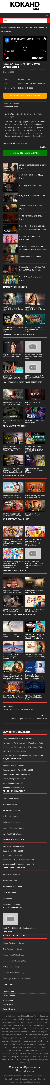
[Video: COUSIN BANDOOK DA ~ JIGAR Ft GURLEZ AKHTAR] (13, 510)
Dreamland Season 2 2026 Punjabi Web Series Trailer (34, 329)
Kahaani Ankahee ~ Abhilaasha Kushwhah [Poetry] (34, 470)
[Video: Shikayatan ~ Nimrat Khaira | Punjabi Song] (13, 630)
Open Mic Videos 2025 (14, 426)
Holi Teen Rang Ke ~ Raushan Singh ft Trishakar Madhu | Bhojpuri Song (33, 542)
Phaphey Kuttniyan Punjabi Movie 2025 (18, 770)
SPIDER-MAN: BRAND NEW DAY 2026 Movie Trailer (13, 403)
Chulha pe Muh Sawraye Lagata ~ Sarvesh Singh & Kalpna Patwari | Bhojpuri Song (13, 542)
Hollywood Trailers (15, 27)
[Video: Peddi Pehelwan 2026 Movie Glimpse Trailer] (13, 605)
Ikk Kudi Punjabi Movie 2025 (13, 787)
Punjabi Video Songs (11, 798)
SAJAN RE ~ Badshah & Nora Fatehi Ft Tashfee (12, 591)
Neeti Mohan (8, 1000)
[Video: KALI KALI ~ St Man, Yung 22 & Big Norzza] (35, 605)
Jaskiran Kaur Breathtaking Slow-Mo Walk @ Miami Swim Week (13, 377)
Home (3, 27)
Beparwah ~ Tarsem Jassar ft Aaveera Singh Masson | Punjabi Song (34, 677)
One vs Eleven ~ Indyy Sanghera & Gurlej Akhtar (13, 696)
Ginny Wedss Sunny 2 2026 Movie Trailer (18, 739)
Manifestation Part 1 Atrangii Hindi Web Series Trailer (35, 309)
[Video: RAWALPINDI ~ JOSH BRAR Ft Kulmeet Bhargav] (35, 491)
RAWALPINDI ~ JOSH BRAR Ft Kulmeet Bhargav (35, 496)
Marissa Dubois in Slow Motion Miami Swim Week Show (35, 377)
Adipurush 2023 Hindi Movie (13, 846)
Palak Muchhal (8, 991)
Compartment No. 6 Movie (30, 256)
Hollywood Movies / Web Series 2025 (22, 382)
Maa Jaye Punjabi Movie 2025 (14, 779)
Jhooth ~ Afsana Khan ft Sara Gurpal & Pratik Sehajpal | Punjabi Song (12, 677)
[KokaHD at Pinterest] (32, 1067)
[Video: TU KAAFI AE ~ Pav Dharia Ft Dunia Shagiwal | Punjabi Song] (13, 651)
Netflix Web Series (11, 103)
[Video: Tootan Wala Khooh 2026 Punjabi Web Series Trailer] (13, 323)
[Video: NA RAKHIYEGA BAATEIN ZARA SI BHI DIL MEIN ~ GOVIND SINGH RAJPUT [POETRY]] (35, 442)
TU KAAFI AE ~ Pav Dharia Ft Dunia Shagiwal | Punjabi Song (13, 657)
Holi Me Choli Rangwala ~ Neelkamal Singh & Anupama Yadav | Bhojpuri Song (13, 564)
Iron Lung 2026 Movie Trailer (31, 185)
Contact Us (44, 1016)
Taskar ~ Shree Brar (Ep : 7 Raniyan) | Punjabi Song (35, 656)
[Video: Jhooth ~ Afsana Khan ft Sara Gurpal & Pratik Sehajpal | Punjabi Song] (13, 671)
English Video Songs (10, 816)
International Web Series (12, 887)
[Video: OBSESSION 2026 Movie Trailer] (13, 417)
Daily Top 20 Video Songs (12, 834)
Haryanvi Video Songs (11, 810)
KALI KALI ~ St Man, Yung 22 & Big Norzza (34, 610)
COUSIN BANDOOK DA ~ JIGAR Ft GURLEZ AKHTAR (12, 515)
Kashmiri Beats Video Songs (13, 973)
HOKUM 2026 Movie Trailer (32, 403)
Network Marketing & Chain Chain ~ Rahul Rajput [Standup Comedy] (13, 470)
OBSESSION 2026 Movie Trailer (12, 422)
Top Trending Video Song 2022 (14, 961)
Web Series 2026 (11, 106)
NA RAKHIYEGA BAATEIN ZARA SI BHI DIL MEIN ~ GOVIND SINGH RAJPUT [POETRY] (34, 449)
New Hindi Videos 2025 (14, 570)
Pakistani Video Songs (11, 904)
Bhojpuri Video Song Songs (13, 828)
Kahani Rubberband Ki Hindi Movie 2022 (18, 860)
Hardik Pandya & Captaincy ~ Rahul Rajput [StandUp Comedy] (13, 448)
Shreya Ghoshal (9, 995)
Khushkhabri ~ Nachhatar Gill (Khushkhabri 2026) (13, 496)
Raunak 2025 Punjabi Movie (13, 765)
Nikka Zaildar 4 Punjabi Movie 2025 (16, 774)
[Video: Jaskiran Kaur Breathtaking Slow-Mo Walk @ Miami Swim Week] (13, 371)
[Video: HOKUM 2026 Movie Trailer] (35, 398)
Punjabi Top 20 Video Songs (13, 955)
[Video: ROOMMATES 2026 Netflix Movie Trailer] (35, 417)
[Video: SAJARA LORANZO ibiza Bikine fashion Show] (13, 351)
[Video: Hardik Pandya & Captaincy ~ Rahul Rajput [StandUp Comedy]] (13, 442)
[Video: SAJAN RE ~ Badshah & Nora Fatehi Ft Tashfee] (13, 587)
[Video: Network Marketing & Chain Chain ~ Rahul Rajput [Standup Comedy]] (13, 464)
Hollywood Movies (10, 881)
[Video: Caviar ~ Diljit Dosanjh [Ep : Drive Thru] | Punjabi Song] (35, 691)
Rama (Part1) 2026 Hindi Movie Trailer (34, 591)
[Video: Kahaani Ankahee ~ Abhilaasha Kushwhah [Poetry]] (35, 464)
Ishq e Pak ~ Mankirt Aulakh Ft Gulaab (33, 515)
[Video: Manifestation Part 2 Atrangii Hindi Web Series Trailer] (13, 303)
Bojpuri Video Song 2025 (16, 519)
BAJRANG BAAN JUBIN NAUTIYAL (14, 751)
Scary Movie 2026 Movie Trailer (32, 195)
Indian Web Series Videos (13, 875)
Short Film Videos (9, 893)
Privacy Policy (33, 1016)
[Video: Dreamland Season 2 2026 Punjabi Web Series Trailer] (35, 323)
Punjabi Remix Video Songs (13, 943)
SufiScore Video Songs (11, 822)
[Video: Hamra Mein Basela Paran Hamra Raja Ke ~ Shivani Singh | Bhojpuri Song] (33, 558)
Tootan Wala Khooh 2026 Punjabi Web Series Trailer (13, 329)
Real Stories (7, 898)
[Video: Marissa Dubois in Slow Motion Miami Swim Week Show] (33, 371)
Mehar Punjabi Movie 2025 (13, 783)
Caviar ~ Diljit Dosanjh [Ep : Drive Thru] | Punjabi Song (35, 697)
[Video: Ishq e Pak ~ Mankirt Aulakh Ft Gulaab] (35, 510)
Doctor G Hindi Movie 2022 (13, 851)
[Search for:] (25, 20)
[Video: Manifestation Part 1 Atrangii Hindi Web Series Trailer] (35, 303)
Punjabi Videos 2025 (13, 475)
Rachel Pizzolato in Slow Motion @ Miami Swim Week (34, 357)
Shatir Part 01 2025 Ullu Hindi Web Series (19, 928)
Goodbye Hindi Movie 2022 (13, 855)
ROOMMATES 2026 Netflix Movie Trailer (35, 422)
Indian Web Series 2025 (15, 287)
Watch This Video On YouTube (15, 143)
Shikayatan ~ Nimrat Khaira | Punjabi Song (11, 635)
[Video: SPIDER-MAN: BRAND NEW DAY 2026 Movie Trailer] (13, 398)
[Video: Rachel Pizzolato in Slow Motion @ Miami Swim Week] (33, 351)
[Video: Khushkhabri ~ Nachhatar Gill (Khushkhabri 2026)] (13, 491)
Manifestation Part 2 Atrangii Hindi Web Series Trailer (13, 309)
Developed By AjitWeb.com (30, 1082)
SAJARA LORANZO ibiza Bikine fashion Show (12, 356)
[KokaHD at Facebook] (25, 1071)
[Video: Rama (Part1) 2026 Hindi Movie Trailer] (35, 587)
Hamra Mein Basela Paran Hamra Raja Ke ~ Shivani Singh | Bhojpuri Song (34, 564)
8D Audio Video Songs (11, 967)
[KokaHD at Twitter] (16, 1067)
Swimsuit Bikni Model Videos (18, 334)
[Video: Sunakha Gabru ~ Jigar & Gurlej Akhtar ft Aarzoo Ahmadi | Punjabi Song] (35, 630)
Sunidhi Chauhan (9, 1009)
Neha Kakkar (8, 1004)
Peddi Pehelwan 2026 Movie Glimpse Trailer (11, 610)
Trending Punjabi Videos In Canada (16, 979)
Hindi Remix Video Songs (12, 949)
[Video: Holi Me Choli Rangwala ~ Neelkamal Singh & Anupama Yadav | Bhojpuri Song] (13, 558)
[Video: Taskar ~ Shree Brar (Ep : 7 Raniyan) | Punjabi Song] (35, 651)
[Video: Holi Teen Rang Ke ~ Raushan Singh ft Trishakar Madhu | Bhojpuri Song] (35, 535)
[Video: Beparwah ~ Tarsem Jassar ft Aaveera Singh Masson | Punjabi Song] (35, 671)
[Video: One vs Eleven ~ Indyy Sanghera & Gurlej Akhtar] (13, 691)
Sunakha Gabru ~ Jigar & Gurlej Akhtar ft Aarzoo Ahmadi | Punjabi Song (34, 636)
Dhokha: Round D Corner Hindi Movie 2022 (19, 864)
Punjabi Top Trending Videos (19, 614)
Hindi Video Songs (10, 804)
